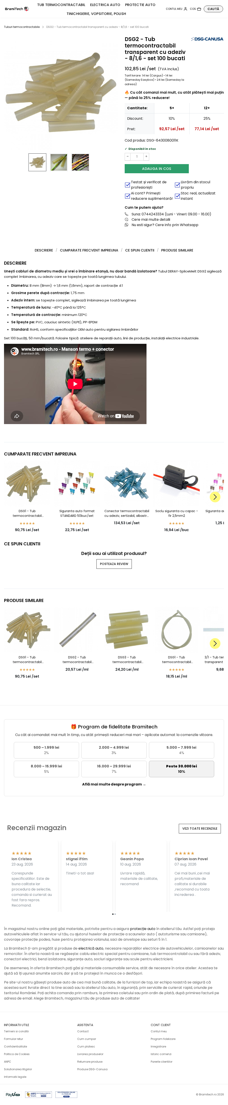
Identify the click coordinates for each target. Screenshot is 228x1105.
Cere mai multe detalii (151, 219)
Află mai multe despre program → (114, 784)
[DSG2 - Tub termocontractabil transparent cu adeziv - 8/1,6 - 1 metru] (77, 630)
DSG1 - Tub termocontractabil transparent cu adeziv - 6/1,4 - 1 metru (176, 659)
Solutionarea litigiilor (18, 1069)
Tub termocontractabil (61, 4)
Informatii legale (15, 1077)
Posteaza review (114, 564)
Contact (83, 1031)
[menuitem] (37, 162)
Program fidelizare (163, 1039)
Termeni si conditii (16, 1031)
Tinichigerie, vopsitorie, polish (96, 13)
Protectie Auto (140, 4)
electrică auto (90, 948)
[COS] (195, 9)
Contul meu (159, 1031)
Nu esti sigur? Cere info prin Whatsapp (165, 224)
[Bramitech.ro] (17, 9)
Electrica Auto (105, 4)
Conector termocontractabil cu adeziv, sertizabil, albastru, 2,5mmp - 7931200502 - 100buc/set (126, 513)
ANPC (7, 1062)
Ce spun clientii (139, 250)
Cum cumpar (86, 1039)
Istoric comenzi (161, 1054)
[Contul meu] (176, 9)
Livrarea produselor (90, 1054)
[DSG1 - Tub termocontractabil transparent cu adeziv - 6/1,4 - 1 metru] (176, 630)
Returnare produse (89, 1062)
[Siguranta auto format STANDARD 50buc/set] (77, 483)
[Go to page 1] (113, 914)
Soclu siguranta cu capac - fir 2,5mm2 (176, 513)
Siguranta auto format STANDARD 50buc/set (77, 513)
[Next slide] (215, 497)
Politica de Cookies (17, 1054)
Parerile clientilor (161, 1062)
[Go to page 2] (115, 914)
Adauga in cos (156, 168)
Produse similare (177, 250)
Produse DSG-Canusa (92, 1069)
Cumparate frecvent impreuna (89, 250)
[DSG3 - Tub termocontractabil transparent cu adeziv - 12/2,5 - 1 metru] (127, 630)
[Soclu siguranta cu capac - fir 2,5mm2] (176, 483)
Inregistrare (158, 1046)
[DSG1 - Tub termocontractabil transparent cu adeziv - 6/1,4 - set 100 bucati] (27, 483)
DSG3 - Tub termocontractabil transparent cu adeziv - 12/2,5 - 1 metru (126, 659)
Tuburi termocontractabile (22, 27)
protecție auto (142, 928)
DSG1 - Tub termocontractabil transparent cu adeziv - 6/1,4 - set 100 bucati (27, 513)
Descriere (44, 250)
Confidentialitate (15, 1046)
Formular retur (13, 1039)
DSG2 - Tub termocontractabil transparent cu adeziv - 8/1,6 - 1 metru (77, 659)
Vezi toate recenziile (199, 828)
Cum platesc (86, 1046)
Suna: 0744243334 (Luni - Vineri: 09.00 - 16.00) (171, 214)
